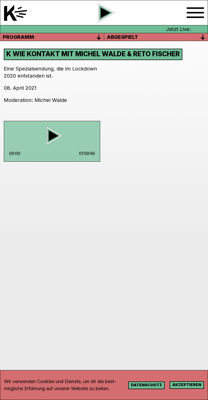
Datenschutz (146, 385)
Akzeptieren (186, 384)
